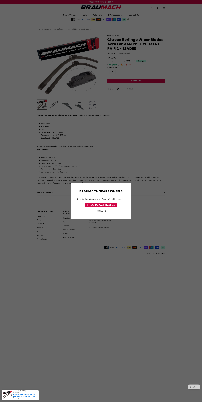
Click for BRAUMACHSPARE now (101, 205)
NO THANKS (101, 211)
